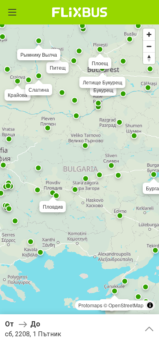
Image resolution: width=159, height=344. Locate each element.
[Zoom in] (149, 34)
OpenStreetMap (126, 305)
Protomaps (90, 305)
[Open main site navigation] (12, 12)
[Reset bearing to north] (149, 58)
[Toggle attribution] (150, 305)
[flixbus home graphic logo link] (80, 12)
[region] (79, 172)
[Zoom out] (149, 46)
